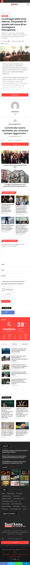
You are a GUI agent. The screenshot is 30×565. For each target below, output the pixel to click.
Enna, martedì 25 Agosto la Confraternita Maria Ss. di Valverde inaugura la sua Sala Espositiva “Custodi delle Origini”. (7, 413)
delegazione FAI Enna (6, 498)
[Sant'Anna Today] (15, 4)
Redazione (6, 41)
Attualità (9, 13)
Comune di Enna (16, 496)
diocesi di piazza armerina (19, 498)
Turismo (24, 509)
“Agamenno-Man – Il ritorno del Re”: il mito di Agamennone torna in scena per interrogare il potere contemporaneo (22, 412)
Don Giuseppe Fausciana (7, 501)
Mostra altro (14, 95)
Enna (16, 501)
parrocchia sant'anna (6, 506)
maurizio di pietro (5, 503)
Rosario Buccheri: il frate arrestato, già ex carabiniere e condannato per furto (19, 366)
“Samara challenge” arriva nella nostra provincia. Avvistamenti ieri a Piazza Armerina (18, 381)
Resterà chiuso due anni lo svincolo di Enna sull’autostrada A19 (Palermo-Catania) (19, 358)
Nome (3, 264)
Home (4, 13)
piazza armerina (16, 506)
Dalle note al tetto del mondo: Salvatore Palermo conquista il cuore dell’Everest (7, 228)
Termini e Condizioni (23, 554)
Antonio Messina (10, 493)
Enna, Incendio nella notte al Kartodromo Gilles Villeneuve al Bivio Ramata (22, 433)
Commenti (24, 344)
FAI (20, 501)
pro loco (24, 506)
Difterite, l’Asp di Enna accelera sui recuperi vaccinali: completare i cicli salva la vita (7, 433)
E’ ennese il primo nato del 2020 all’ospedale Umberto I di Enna (19, 373)
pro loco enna (5, 509)
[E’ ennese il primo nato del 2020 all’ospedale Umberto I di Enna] (6, 374)
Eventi (7, 16)
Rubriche (8, 554)
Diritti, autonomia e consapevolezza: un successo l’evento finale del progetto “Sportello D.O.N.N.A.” (22, 209)
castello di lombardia (6, 496)
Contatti (19, 556)
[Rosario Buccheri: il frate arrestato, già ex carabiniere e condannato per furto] (6, 367)
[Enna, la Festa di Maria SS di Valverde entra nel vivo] (24, 477)
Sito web (3, 275)
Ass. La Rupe (19, 493)
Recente (14, 344)
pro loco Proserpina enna (15, 509)
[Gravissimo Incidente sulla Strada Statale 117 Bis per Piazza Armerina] (6, 351)
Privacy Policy (12, 556)
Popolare (5, 344)
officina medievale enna (17, 503)
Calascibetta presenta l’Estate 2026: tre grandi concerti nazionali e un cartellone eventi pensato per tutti (7, 208)
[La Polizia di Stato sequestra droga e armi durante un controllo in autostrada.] (24, 483)
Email (3, 270)
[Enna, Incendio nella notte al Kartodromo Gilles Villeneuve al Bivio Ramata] (22, 425)
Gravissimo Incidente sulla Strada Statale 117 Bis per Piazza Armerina (18, 350)
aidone (3, 493)
